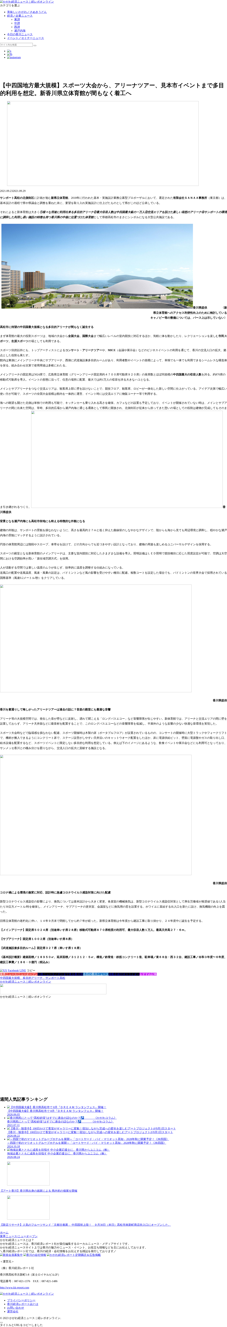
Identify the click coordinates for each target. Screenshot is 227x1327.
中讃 (17, 23)
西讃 (17, 26)
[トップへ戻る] (1, 1322)
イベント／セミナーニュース (25, 38)
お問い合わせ (15, 1307)
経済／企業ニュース (20, 15)
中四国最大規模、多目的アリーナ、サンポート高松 (32, 977)
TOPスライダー (130, 974)
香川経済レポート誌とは (22, 1304)
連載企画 (114, 974)
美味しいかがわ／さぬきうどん (27, 11)
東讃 (17, 19)
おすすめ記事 (148, 974)
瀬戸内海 (20, 30)
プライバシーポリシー (21, 1300)
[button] (35, 45)
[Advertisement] (106, 70)
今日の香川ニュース (20, 34)
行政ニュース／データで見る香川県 (60, 974)
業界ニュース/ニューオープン (19, 974)
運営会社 (12, 1311)
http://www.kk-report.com (14, 1287)
